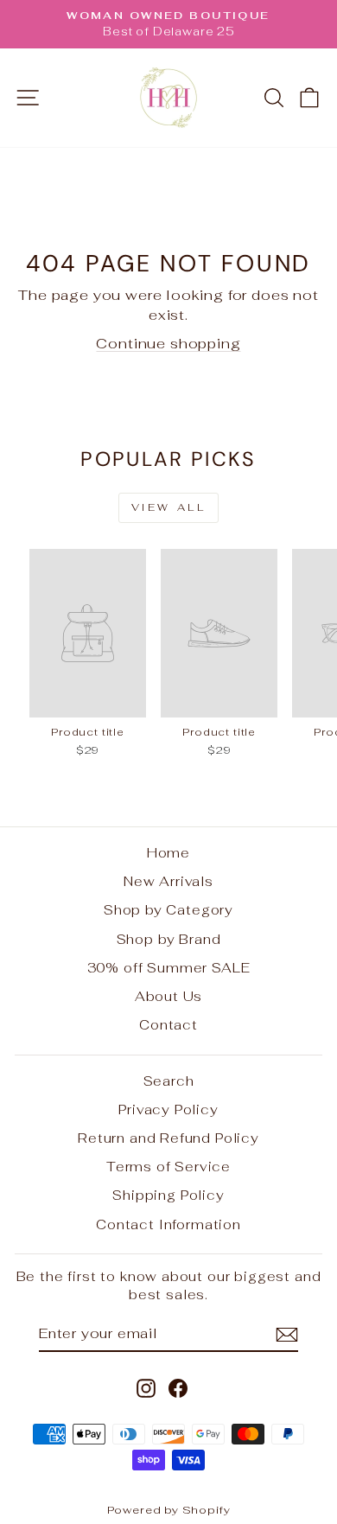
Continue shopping (168, 343)
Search (168, 1081)
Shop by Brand (169, 939)
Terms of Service (168, 1166)
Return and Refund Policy (168, 1138)
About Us (169, 996)
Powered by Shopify (169, 1509)
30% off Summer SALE (169, 968)
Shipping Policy (168, 1195)
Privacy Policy (168, 1109)
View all (169, 507)
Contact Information (168, 1224)
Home (168, 853)
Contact (168, 1025)
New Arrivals (168, 881)
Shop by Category (168, 910)
